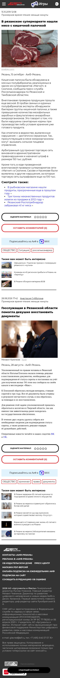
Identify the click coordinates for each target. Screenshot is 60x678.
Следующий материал (29, 670)
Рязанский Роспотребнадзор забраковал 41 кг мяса (23, 204)
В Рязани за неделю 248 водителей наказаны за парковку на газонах (34, 532)
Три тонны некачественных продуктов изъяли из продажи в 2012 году (29, 198)
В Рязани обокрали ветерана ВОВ (29, 281)
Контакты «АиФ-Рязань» (17, 555)
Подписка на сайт (14, 575)
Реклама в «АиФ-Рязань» (17, 559)
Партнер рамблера (27, 664)
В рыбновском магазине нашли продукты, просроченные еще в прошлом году (30, 190)
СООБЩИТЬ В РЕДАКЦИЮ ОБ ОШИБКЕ (24, 579)
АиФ (24, 359)
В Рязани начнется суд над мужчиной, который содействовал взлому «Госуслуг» (33, 514)
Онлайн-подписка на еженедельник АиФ (28, 571)
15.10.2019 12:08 (8, 12)
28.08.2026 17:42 (9, 298)
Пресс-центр (42, 563)
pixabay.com (7, 69)
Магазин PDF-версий (15, 567)
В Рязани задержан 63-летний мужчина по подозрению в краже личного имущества (33, 495)
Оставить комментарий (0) (30, 228)
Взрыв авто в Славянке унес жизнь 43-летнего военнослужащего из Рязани (35, 523)
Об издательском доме (17, 563)
